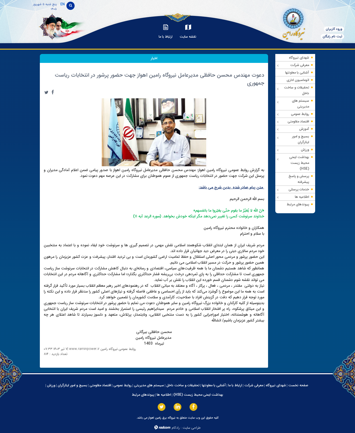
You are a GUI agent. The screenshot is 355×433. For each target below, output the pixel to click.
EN (62, 4)
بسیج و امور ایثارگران (72, 385)
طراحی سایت (192, 427)
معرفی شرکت (253, 385)
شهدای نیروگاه (276, 385)
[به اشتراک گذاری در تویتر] (46, 92)
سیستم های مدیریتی (149, 385)
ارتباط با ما (235, 385)
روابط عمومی (123, 385)
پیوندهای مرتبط (143, 394)
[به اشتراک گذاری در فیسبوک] (52, 92)
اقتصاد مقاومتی (100, 385)
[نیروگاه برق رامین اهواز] (290, 23)
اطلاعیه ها (164, 394)
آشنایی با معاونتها (214, 385)
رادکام (176, 427)
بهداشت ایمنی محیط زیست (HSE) (198, 394)
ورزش (51, 385)
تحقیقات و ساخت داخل (182, 385)
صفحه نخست (298, 385)
